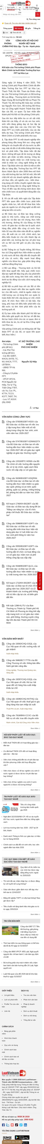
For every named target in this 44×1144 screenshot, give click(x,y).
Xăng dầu (10, 673)
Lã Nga (35, 408)
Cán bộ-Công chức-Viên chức (27, 722)
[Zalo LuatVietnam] (7, 1125)
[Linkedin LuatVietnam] (25, 1125)
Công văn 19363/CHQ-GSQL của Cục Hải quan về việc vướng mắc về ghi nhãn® (23, 647)
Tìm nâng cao (34, 19)
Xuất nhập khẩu (12, 654)
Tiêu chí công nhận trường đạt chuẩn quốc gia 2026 (29, 807)
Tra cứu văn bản (29, 995)
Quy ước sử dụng (11, 1045)
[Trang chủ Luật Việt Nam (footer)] (21, 1073)
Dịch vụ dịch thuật (30, 1011)
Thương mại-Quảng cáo (26, 670)
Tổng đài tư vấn (29, 1020)
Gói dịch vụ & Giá (19, 7)
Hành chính (10, 722)
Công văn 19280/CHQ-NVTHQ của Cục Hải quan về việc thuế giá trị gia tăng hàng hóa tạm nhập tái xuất (22, 702)
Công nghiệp (11, 670)
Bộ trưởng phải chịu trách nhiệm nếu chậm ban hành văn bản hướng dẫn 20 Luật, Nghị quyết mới (20, 965)
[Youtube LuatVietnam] (12, 1125)
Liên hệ (7, 1011)
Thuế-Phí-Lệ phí (12, 709)
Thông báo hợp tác (11, 1064)
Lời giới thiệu (9, 995)
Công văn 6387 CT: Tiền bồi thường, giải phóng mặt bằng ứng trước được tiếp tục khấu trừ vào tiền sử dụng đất (29, 931)
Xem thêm (35, 630)
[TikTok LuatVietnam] (16, 1125)
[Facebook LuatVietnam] (3, 1125)
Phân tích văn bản (30, 1000)
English (31, 7)
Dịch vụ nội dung (29, 1016)
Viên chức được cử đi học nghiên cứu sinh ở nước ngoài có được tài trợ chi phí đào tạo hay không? (21, 773)
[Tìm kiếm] (37, 14)
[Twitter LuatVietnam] (21, 1125)
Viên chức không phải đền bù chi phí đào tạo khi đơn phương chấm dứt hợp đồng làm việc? (21, 762)
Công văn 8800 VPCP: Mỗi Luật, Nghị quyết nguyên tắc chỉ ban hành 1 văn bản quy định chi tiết (20, 954)
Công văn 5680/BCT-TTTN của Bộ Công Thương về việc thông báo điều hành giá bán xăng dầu (23, 663)
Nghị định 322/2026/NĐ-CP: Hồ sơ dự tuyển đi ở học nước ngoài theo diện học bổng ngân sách (21, 819)
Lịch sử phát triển (11, 1000)
